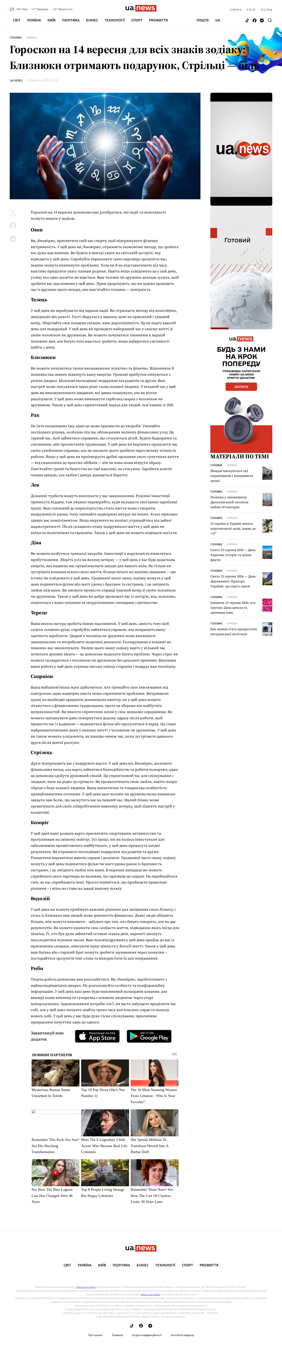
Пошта (203, 20)
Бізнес (92, 20)
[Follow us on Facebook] (254, 21)
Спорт (136, 20)
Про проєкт (95, 1335)
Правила (117, 1335)
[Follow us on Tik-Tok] (247, 21)
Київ (51, 20)
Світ (16, 20)
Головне (16, 38)
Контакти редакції (182, 1335)
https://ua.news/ (86, 1287)
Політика (70, 20)
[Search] (269, 20)
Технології (115, 20)
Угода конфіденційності (147, 1335)
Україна (34, 20)
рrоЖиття (158, 20)
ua (217, 20)
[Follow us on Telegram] (262, 21)
